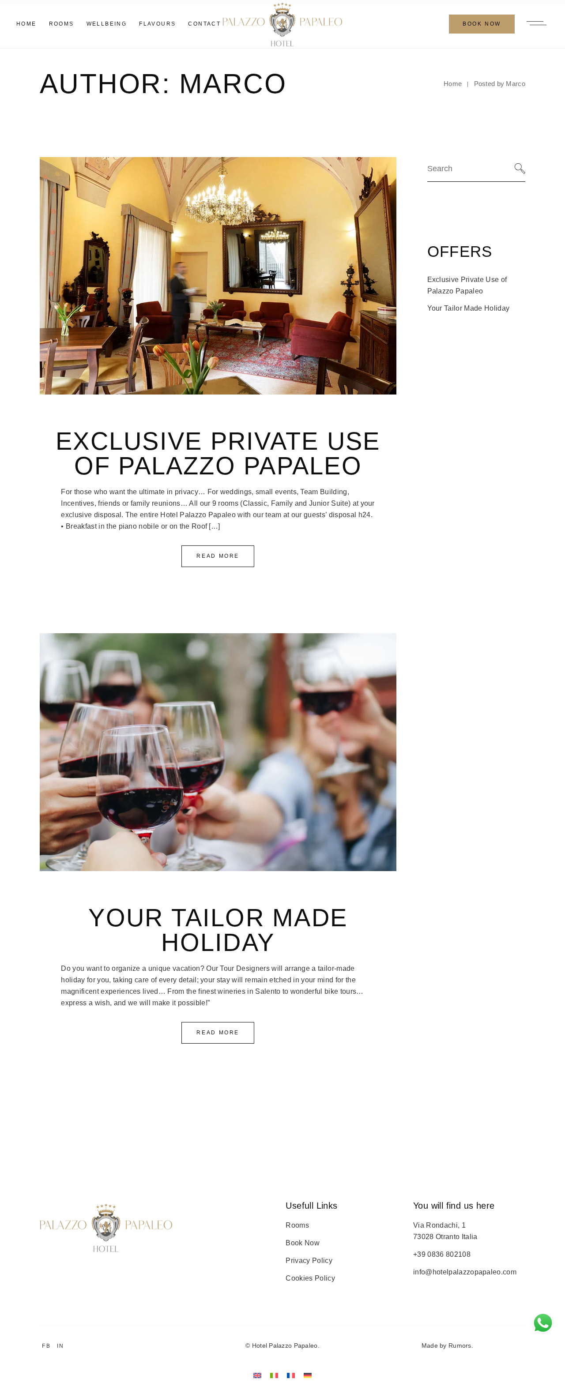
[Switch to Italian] (274, 1375)
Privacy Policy (309, 1260)
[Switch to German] (307, 1375)
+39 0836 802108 (442, 1254)
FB (46, 1346)
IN (60, 1346)
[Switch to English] (257, 1375)
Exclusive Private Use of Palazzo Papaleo (218, 453)
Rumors (459, 1345)
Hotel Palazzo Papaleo (285, 1345)
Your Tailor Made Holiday (217, 930)
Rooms (297, 1225)
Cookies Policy (310, 1278)
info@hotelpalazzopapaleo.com (464, 1272)
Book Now (303, 1243)
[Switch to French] (290, 1375)
